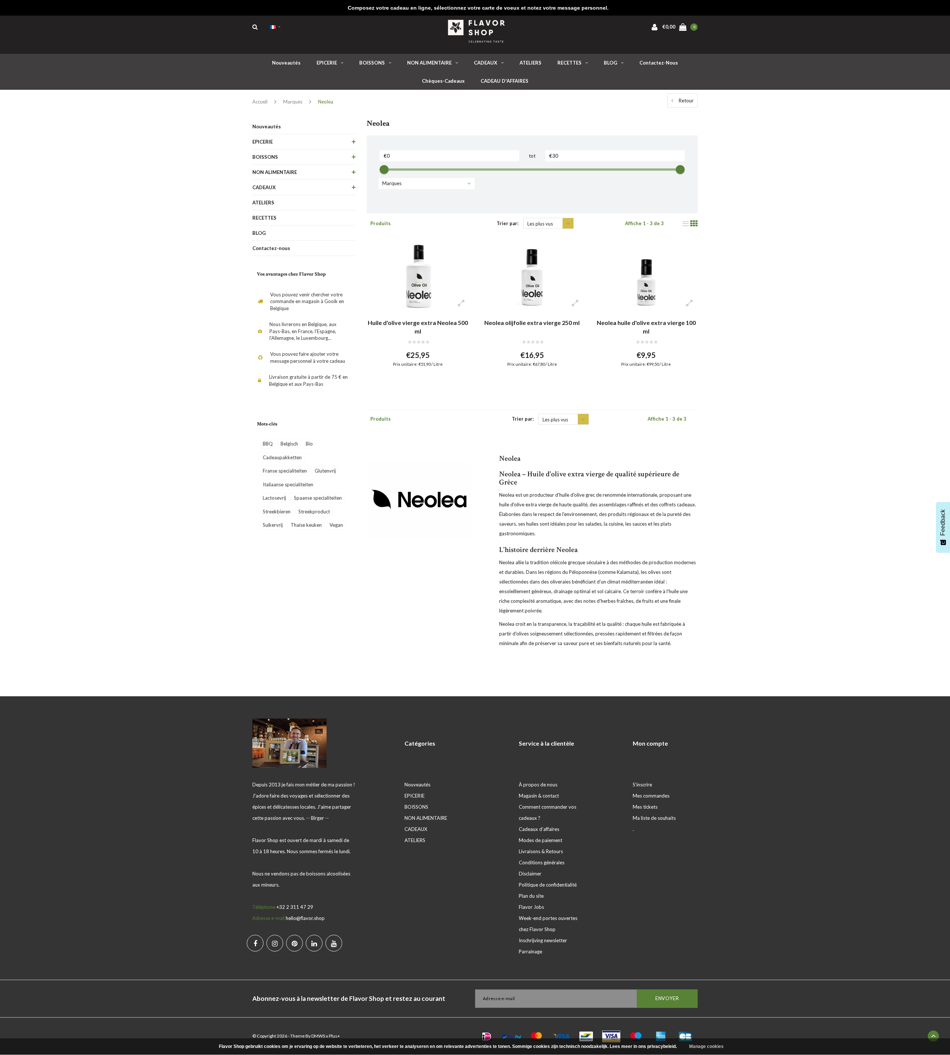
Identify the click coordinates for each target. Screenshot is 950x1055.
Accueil (260, 102)
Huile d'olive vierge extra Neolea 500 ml (418, 327)
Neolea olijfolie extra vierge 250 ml (532, 322)
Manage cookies (706, 1046)
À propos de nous (538, 785)
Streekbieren (277, 512)
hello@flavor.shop (305, 918)
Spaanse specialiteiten (318, 498)
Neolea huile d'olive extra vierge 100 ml (646, 327)
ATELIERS (530, 63)
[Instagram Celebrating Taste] (274, 943)
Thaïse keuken (306, 525)
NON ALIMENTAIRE (429, 63)
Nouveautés (286, 63)
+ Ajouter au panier (413, 382)
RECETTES (569, 63)
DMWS (318, 1036)
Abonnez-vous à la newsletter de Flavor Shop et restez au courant (348, 998)
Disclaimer (530, 874)
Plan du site (531, 896)
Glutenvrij (325, 471)
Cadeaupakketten (282, 457)
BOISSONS (372, 63)
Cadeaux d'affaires (539, 829)
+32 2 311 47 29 (294, 907)
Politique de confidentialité (548, 885)
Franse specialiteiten (285, 471)
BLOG (610, 63)
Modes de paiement (540, 840)
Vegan (336, 525)
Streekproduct (314, 512)
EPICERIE (327, 63)
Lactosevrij (274, 498)
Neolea (325, 102)
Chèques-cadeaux (443, 81)
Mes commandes (651, 796)
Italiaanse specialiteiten (288, 484)
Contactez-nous (658, 63)
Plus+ (334, 1036)
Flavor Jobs (531, 907)
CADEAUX (485, 63)
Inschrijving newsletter (543, 940)
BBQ (268, 444)
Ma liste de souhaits (654, 818)
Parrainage (530, 951)
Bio (309, 444)
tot (532, 156)
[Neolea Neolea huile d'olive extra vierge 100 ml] (645, 275)
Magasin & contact (539, 796)
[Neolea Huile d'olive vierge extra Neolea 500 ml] (418, 275)
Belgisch (289, 444)
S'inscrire (642, 785)
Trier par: (507, 223)
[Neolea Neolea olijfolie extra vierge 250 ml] (532, 275)
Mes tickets (645, 807)
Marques (292, 102)
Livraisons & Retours (541, 851)
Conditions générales (541, 862)
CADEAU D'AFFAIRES (504, 81)
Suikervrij (273, 525)
